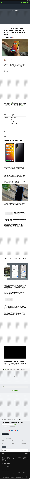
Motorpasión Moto (25, 458)
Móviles (11, 369)
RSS (14, 430)
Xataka (2, 457)
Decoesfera (3, 465)
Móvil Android (23, 369)
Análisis (12, 440)
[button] (9, 59)
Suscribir (14, 424)
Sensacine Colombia (14, 473)
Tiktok (23, 2)
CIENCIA (13, 2)
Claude (23, 419)
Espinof (13, 458)
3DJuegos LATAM (9, 471)
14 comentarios (7, 37)
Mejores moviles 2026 (10, 419)
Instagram (25, 2)
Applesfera (3, 459)
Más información (5, 478)
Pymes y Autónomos (8, 466)
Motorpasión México (24, 472)
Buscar (27, 450)
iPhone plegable (16, 419)
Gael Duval (6, 223)
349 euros (12, 136)
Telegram (24, 2)
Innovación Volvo (16, 10)
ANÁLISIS (3, 2)
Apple (2, 443)
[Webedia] (28, 0)
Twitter (28, 2)
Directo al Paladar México (20, 472)
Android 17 (20, 419)
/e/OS (11, 103)
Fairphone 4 (12, 260)
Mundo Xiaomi (3, 461)
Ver (15, 390)
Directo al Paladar (20, 457)
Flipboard (12, 37)
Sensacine (14, 457)
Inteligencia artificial (23, 443)
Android (14, 369)
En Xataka (15, 211)
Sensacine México (15, 471)
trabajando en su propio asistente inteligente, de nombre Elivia (15, 315)
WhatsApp (21, 2)
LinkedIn (17, 430)
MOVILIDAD (16, 2)
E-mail (5, 369)
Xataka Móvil (3, 458)
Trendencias (3, 464)
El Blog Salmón (9, 464)
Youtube (27, 2)
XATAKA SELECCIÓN (8, 2)
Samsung (12, 443)
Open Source (18, 369)
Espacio (22, 440)
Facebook (10, 37)
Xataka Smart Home (4, 460)
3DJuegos (8, 457)
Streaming (3, 440)
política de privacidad (12, 426)
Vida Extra (8, 458)
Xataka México (3, 471)
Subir (26, 453)
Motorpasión (24, 457)
